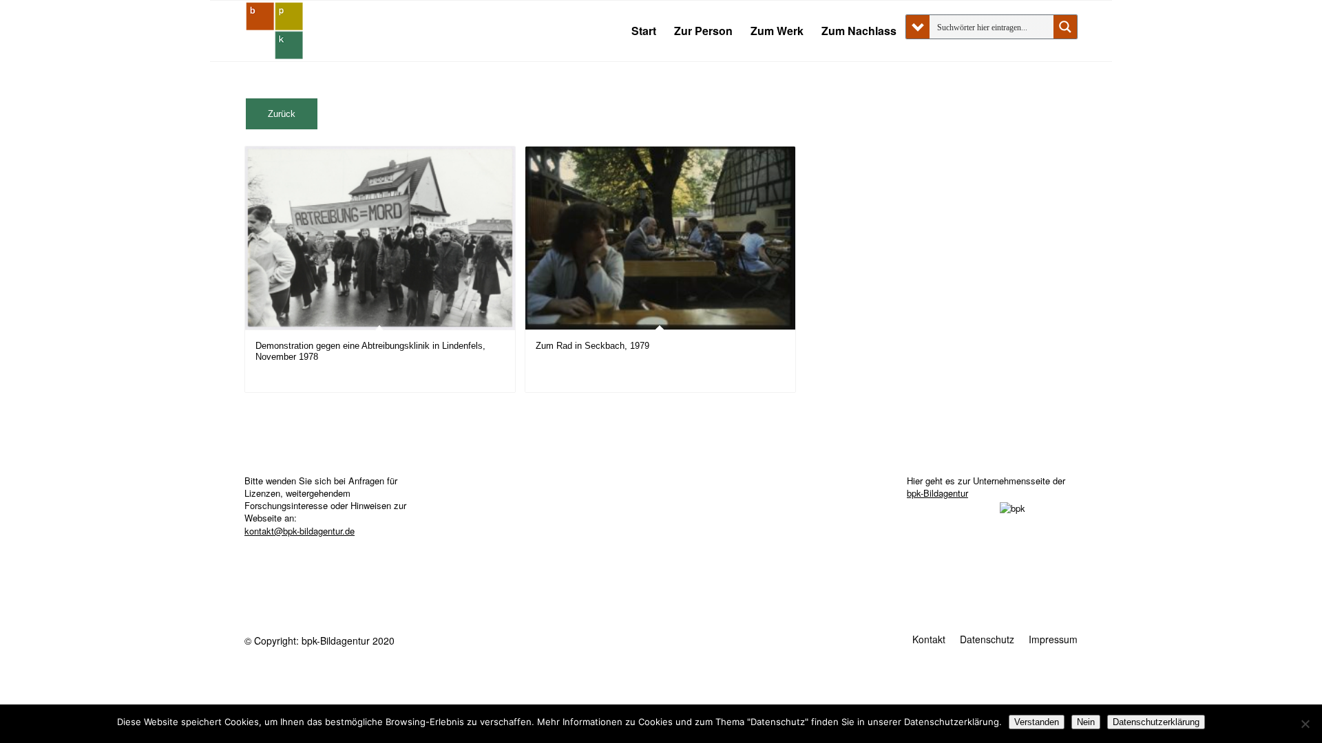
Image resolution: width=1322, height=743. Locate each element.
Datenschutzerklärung (1156, 722)
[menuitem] (643, 31)
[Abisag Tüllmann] (274, 31)
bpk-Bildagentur (937, 492)
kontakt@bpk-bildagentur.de (299, 530)
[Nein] (1305, 724)
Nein (1086, 722)
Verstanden (1036, 722)
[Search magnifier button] (1065, 27)
